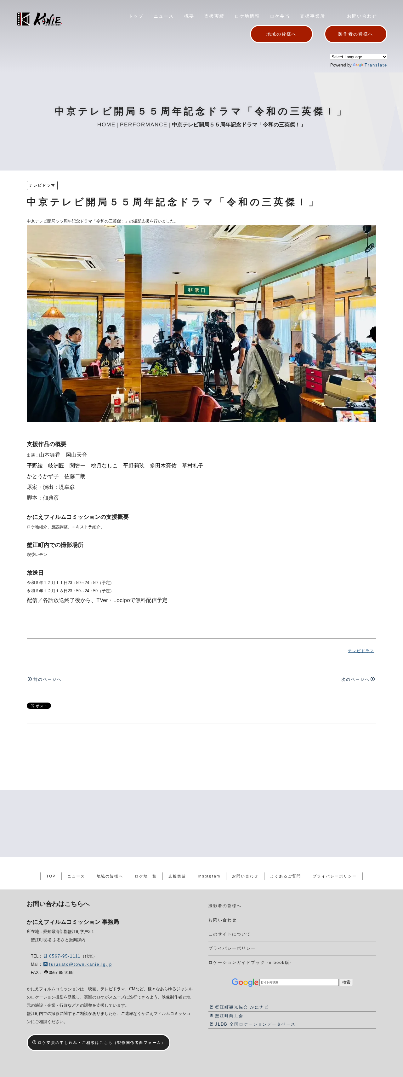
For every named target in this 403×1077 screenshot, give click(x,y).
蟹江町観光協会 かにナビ (242, 1007)
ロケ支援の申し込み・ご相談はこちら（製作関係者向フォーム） (102, 1042)
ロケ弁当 (280, 16)
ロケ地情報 (247, 16)
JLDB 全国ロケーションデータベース (255, 1024)
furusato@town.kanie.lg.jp (80, 964)
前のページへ (47, 679)
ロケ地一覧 (146, 876)
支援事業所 (312, 16)
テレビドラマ (42, 185)
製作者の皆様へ (355, 34)
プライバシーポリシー (335, 876)
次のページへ (355, 679)
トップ (136, 16)
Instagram (209, 876)
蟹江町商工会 (229, 1015)
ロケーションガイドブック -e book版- (250, 962)
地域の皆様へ (281, 34)
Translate (376, 65)
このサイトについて (229, 934)
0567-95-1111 (65, 956)
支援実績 (214, 16)
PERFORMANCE (143, 125)
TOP (51, 876)
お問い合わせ (362, 16)
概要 (189, 16)
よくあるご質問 (285, 876)
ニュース (164, 16)
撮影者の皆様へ (224, 905)
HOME (106, 125)
